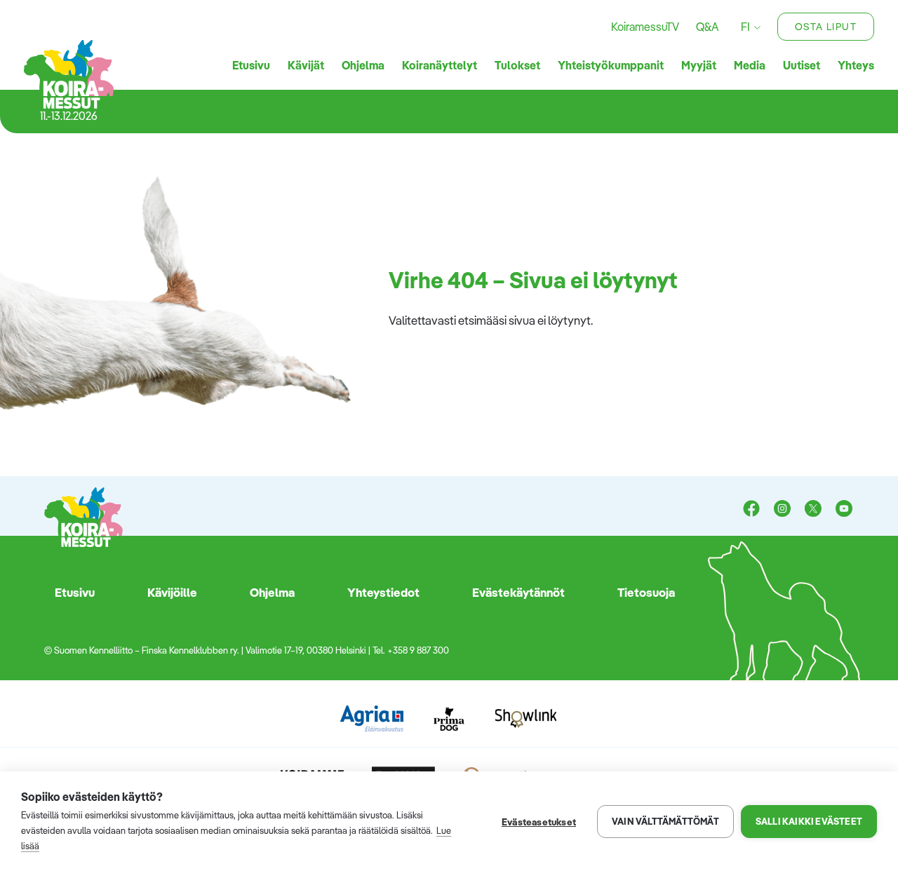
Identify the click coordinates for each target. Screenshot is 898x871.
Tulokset (517, 65)
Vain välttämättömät (665, 821)
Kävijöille (172, 592)
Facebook (751, 510)
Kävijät (306, 65)
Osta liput (826, 26)
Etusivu (251, 65)
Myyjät (698, 65)
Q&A (707, 27)
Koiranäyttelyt (439, 65)
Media (749, 65)
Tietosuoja (646, 592)
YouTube (844, 510)
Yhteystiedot (383, 592)
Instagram (782, 510)
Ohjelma (363, 65)
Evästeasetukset (539, 822)
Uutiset (801, 65)
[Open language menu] (755, 27)
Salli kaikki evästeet (809, 821)
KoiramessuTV (645, 27)
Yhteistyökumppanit (611, 65)
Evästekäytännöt (518, 592)
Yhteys (856, 65)
